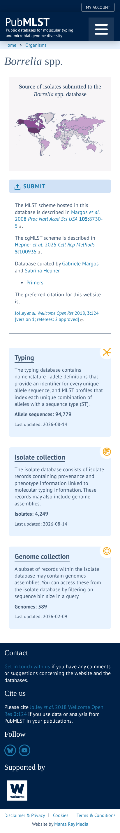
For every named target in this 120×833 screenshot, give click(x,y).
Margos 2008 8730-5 (59, 219)
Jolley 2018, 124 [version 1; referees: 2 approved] (57, 316)
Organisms (36, 45)
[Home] (28, 22)
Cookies (60, 815)
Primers (35, 282)
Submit (34, 186)
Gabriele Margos (80, 263)
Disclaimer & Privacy (24, 815)
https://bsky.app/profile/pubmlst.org (10, 750)
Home (10, 45)
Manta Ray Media (71, 824)
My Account (98, 7)
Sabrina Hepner (42, 270)
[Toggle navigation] (101, 29)
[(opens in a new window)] (17, 790)
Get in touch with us (27, 666)
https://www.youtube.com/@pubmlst (24, 750)
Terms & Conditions (96, 815)
